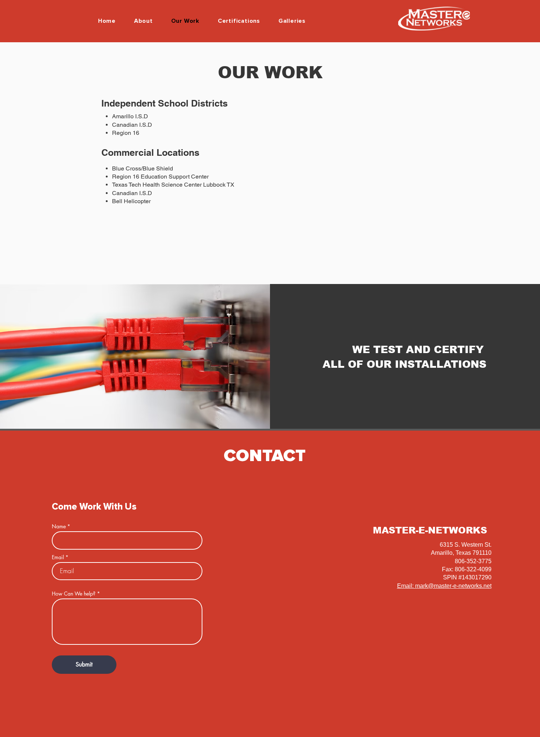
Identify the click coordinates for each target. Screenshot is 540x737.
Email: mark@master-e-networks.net (444, 586)
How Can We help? (74, 593)
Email (58, 557)
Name (59, 526)
